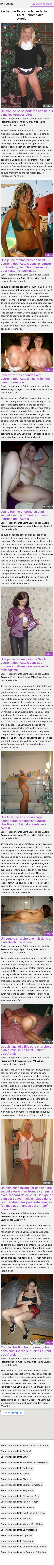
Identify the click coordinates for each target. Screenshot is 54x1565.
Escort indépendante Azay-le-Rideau (20, 1501)
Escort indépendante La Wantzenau (19, 1529)
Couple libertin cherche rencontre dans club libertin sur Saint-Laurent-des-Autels (27, 1351)
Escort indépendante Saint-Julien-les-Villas (23, 1513)
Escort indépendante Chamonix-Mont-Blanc (23, 1546)
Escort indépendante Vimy (14, 1456)
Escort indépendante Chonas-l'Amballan (21, 1484)
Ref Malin (6, 4)
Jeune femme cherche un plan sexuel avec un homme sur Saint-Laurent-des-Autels (24, 515)
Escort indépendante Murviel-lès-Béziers (22, 1524)
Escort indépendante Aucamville (17, 1507)
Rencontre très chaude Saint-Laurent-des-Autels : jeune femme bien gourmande (25, 378)
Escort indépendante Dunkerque (17, 1541)
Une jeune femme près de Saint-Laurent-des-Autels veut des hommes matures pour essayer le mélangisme (24, 664)
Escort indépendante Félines (15, 1473)
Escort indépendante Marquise (16, 1518)
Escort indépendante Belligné (16, 1451)
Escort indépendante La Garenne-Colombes (23, 1552)
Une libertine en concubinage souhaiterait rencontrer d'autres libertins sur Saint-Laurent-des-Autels (23, 822)
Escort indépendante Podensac (17, 1468)
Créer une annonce (42, 3)
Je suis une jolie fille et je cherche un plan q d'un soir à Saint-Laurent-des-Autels (27, 1050)
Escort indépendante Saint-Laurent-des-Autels (25, 1445)
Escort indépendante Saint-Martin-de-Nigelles (25, 1462)
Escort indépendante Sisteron (16, 1479)
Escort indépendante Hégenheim (18, 1490)
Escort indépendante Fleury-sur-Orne (20, 1496)
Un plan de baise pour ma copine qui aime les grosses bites (27, 112)
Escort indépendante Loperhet (16, 1535)
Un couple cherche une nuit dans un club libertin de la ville (26, 940)
